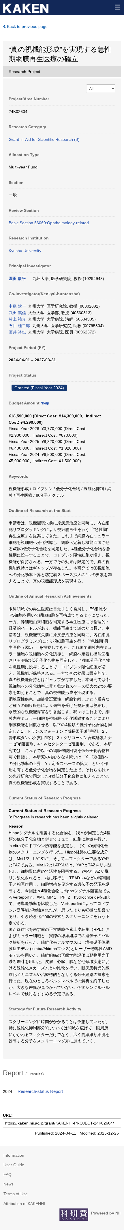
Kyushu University (25, 250)
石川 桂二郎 (19, 325)
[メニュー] (117, 7)
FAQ (7, 1174)
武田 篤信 (17, 312)
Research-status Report (40, 1091)
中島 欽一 (17, 306)
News (8, 1184)
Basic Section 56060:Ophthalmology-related (49, 222)
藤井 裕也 (17, 332)
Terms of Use (15, 1193)
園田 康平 (17, 278)
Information (13, 1155)
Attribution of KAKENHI (24, 1203)
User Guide (13, 1164)
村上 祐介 (17, 319)
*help (45, 403)
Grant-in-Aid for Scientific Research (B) (44, 139)
